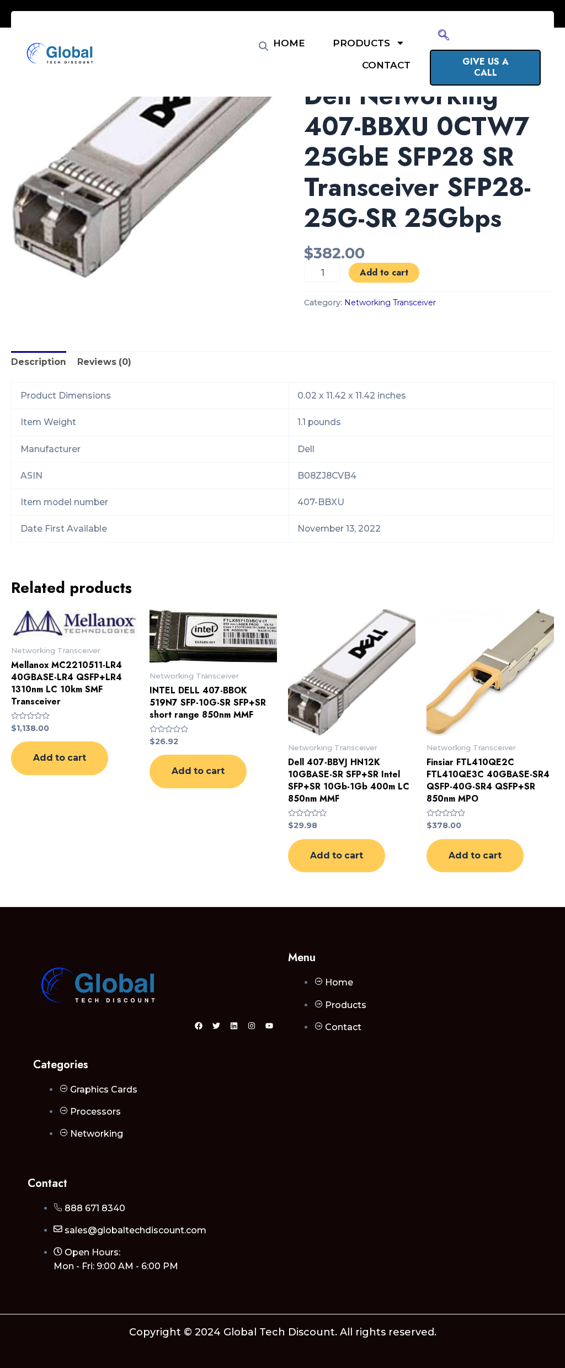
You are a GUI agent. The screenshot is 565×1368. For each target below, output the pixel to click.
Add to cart (384, 272)
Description (38, 362)
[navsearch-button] (444, 36)
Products (361, 43)
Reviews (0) (104, 362)
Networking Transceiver (390, 302)
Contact (386, 65)
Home (289, 43)
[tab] (38, 362)
